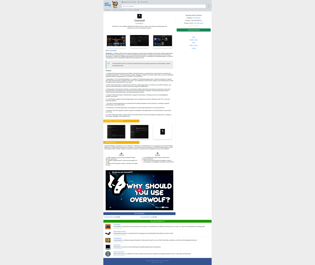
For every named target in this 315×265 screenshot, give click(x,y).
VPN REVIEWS (144, 2)
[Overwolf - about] (139, 131)
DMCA (156, 260)
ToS (160, 260)
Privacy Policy (165, 260)
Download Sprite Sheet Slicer (119, 255)
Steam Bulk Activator (119, 231)
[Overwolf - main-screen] (116, 40)
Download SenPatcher (117, 248)
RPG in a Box (194, 45)
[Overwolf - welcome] (139, 40)
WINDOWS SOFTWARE (130, 2)
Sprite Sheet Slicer (118, 252)
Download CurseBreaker (118, 241)
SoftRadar (108, 10)
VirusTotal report (198, 23)
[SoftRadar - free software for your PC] (112, 4)
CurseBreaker (117, 238)
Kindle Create (194, 40)
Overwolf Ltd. (197, 18)
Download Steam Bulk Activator (119, 234)
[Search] (208, 6)
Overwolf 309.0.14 (145, 217)
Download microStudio (117, 228)
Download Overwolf (193, 30)
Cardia (194, 48)
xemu (193, 37)
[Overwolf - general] (116, 131)
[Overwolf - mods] (162, 40)
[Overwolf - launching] (162, 131)
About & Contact (150, 260)
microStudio (116, 224)
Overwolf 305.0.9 (109, 217)
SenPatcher (116, 245)
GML (193, 42)
